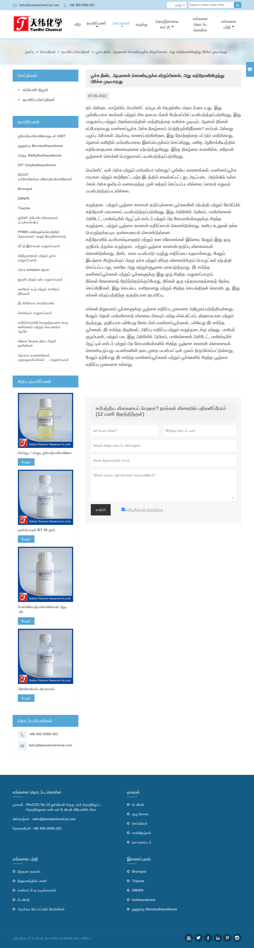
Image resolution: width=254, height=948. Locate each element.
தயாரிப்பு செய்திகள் (76, 52)
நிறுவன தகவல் (29, 871)
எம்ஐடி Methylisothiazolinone (40, 155)
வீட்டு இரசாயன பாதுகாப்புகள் (39, 246)
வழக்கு (142, 24)
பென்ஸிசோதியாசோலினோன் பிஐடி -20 (42, 609)
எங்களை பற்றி (229, 24)
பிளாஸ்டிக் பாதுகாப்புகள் (35, 313)
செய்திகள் (121, 23)
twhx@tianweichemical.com (39, 5)
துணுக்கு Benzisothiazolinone (40, 146)
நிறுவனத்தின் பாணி (32, 881)
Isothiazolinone (144, 900)
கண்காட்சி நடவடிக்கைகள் (37, 890)
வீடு (78, 24)
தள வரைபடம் (141, 842)
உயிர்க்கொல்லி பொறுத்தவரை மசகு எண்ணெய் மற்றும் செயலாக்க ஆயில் (43, 327)
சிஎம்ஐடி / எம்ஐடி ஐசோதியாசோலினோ (45, 453)
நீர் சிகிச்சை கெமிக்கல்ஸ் (36, 303)
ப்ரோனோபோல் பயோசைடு (36, 689)
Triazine (24, 208)
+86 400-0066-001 (82, 5)
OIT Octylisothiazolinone (37, 165)
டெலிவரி (138, 805)
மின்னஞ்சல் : (22, 819)
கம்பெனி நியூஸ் (35, 90)
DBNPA (23, 198)
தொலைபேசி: (22, 828)
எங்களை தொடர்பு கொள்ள (200, 24)
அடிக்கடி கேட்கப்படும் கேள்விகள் (41, 909)
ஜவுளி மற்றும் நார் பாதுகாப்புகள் (40, 279)
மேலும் (26, 462)
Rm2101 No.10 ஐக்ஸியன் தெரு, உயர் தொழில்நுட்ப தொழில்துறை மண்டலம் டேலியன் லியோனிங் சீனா (63, 807)
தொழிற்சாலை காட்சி (167, 24)
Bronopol (25, 189)
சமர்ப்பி (101, 510)
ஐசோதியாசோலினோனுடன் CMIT (42, 136)
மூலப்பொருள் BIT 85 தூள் (36, 530)
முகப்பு (29, 52)
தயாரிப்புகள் (96, 23)
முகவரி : (19, 805)
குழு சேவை (140, 814)
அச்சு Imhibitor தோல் (33, 270)
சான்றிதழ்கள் (141, 833)
